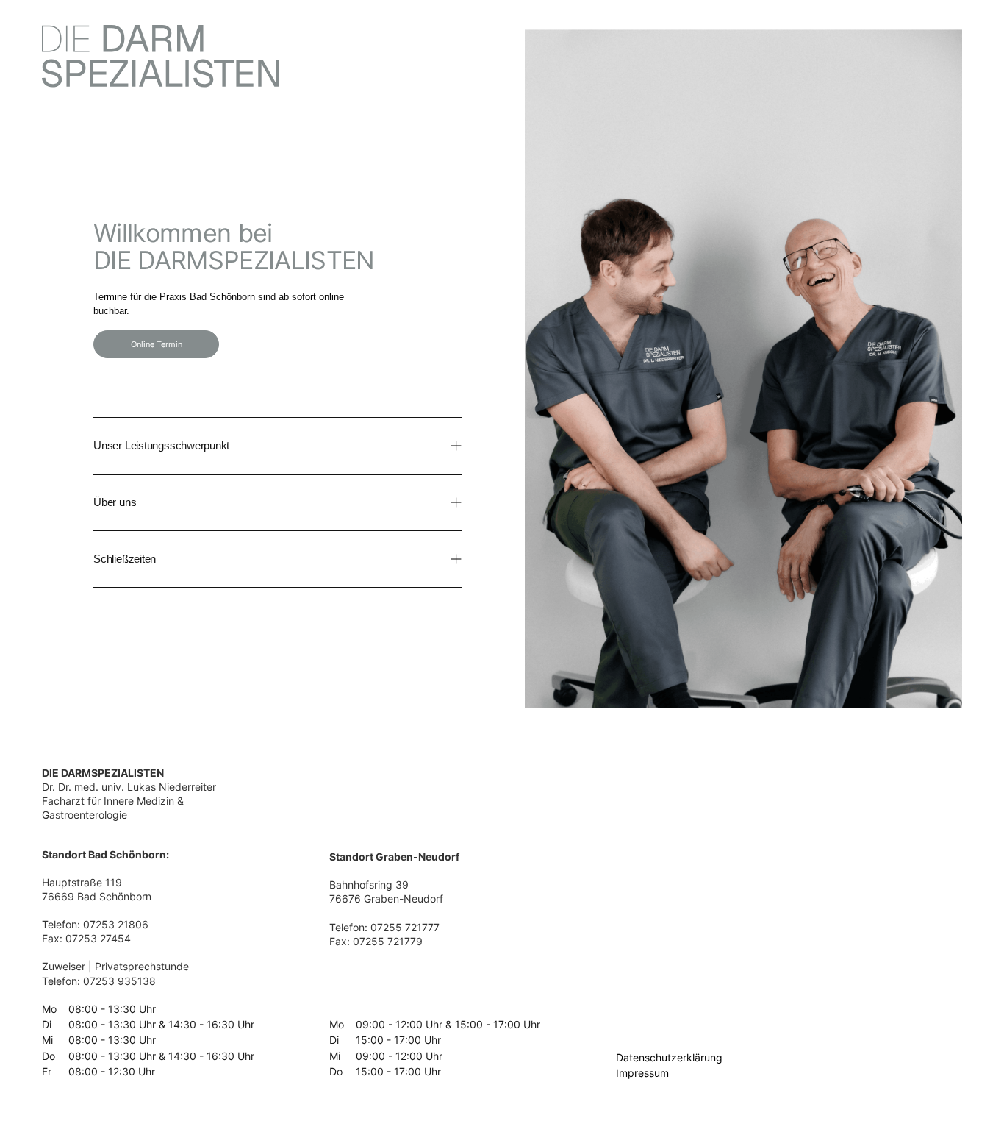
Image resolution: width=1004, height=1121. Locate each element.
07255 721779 (388, 941)
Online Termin (156, 344)
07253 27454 (98, 938)
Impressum (642, 1073)
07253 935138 (119, 981)
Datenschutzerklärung (669, 1058)
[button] (277, 446)
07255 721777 (405, 927)
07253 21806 (115, 924)
